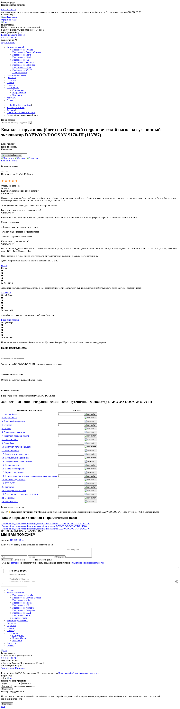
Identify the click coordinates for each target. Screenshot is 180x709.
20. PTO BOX (8, 483)
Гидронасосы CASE (22, 67)
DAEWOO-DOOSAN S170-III (21, 112)
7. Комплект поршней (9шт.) (15, 436)
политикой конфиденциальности (88, 563)
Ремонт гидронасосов (17, 75)
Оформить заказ (8, 20)
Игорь (4, 265)
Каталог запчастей (15, 47)
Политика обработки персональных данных (79, 673)
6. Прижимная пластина (13, 432)
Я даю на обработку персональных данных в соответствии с (54, 563)
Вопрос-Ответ (19, 92)
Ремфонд (11, 85)
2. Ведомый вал (9, 417)
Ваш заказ (12, 17)
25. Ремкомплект (10, 501)
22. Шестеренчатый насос (14, 490)
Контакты (6, 35)
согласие (15, 563)
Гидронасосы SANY (22, 70)
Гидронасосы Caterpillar (23, 65)
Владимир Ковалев (10, 320)
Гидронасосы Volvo (21, 55)
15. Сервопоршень (10, 465)
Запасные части (19, 72)
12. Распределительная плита (16, 454)
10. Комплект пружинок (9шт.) (16, 447)
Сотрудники (18, 90)
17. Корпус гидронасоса (13, 472)
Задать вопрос (18, 35)
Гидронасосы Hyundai (22, 50)
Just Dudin (6, 292)
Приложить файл (43, 560)
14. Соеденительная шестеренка (17, 461)
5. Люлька (6, 428)
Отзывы (10, 100)
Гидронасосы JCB (21, 60)
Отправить (59, 557)
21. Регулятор (8, 487)
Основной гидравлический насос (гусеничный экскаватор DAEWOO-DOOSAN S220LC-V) (46, 523)
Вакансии (17, 95)
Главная (10, 590)
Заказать (17, 155)
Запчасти (11, 110)
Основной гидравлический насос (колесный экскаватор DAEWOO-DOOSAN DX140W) (44, 526)
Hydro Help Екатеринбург (19, 105)
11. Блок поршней (10, 450)
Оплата (10, 82)
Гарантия (11, 80)
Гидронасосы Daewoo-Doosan (26, 52)
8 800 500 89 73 (8, 9)
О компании (13, 87)
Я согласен (7, 704)
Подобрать (6, 689)
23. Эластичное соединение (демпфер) (20, 494)
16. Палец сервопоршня (13, 468)
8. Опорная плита (10, 439)
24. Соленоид (8, 498)
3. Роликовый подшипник (14, 421)
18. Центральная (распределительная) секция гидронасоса (29, 476)
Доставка (11, 77)
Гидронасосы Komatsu (23, 62)
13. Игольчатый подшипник (15, 458)
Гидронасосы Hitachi (22, 57)
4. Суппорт (7, 425)
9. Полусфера (8, 443)
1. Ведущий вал (9, 414)
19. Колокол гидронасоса (13, 479)
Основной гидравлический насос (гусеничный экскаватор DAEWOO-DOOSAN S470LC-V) (46, 529)
